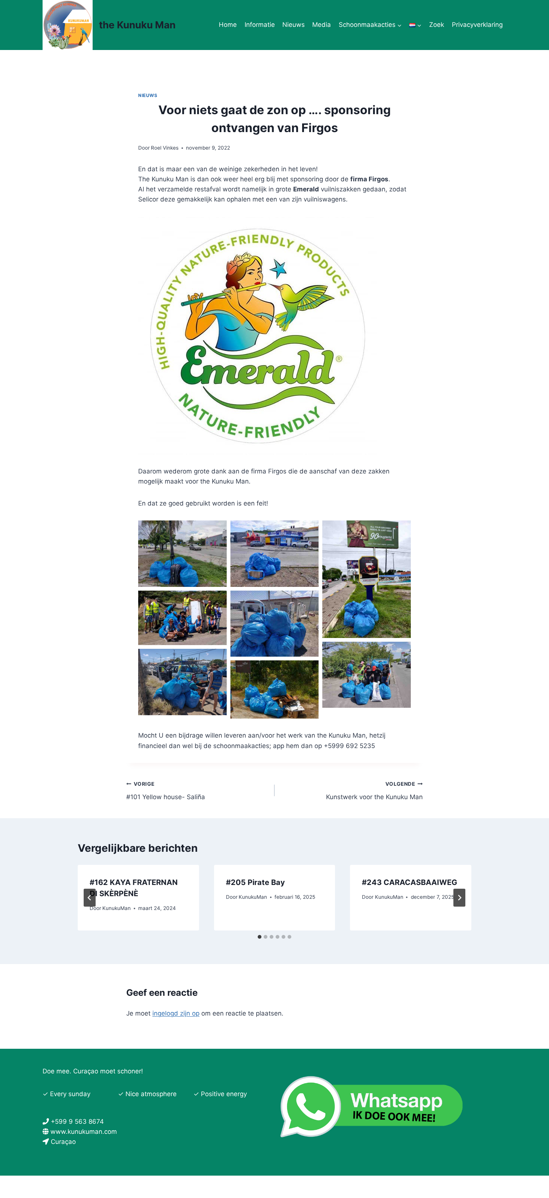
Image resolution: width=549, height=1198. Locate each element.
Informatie (260, 24)
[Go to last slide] (90, 898)
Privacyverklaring (477, 24)
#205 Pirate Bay (255, 882)
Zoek (436, 24)
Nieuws (293, 24)
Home (228, 24)
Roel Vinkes (165, 148)
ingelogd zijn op (175, 1013)
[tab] (259, 937)
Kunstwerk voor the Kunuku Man (374, 791)
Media (321, 24)
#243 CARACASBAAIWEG (409, 882)
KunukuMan (116, 908)
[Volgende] (459, 898)
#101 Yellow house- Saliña (165, 791)
